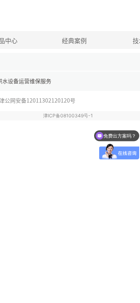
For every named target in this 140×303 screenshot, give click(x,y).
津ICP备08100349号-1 (68, 115)
